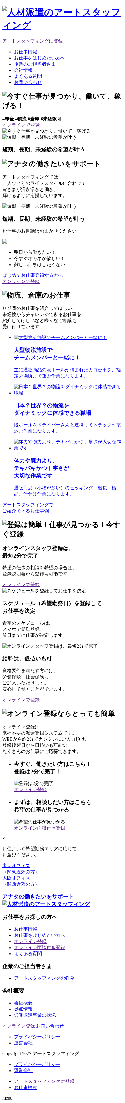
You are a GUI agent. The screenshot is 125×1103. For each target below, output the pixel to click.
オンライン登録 (30, 789)
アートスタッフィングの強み (44, 978)
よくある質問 (28, 76)
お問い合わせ (28, 82)
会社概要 (23, 1002)
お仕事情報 (25, 51)
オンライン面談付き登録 (39, 828)
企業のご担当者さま (35, 64)
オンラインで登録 (21, 584)
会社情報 (23, 70)
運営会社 (23, 1042)
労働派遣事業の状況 (35, 1015)
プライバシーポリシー (37, 1036)
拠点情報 (23, 1009)
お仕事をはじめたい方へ (39, 57)
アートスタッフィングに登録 (32, 40)
